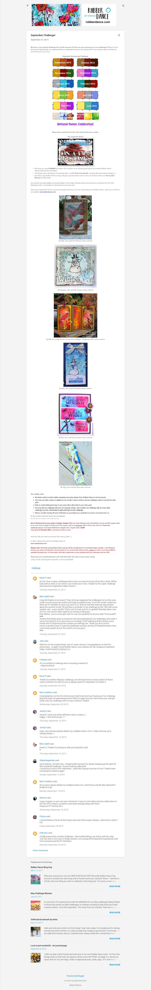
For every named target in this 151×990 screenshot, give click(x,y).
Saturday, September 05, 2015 (53, 685)
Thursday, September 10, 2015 (53, 721)
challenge (36, 568)
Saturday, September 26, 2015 (53, 845)
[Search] (123, 6)
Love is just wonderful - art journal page (49, 945)
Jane (42, 641)
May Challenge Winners (41, 893)
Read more (114, 886)
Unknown (44, 833)
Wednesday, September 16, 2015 (54, 810)
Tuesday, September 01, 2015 (52, 590)
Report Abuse (75, 985)
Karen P (43, 578)
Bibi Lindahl (44, 596)
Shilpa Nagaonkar (47, 760)
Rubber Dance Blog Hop (41, 867)
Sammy (43, 798)
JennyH (43, 711)
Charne (43, 816)
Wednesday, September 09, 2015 (54, 704)
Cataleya (43, 659)
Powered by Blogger (75, 976)
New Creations (46, 692)
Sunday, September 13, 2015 (52, 774)
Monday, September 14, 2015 (52, 791)
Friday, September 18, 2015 (51, 826)
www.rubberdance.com (48, 192)
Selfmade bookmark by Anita (44, 919)
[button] (119, 35)
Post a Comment (40, 850)
